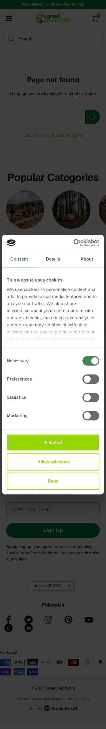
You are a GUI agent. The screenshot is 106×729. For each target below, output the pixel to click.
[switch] (90, 379)
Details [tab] (53, 258)
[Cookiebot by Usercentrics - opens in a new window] (74, 243)
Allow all (53, 442)
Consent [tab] (19, 258)
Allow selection (53, 461)
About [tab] (86, 258)
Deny (53, 480)
